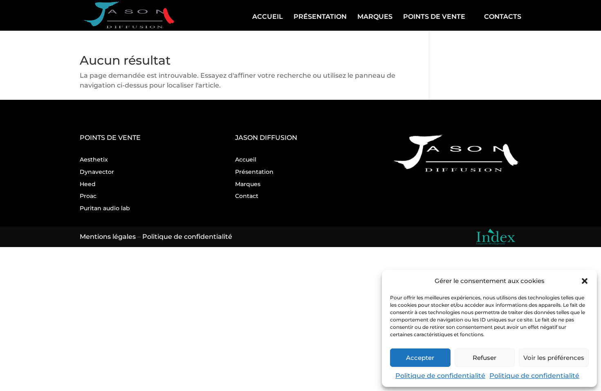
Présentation (320, 16)
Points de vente (434, 16)
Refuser (484, 358)
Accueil (267, 16)
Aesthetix (94, 159)
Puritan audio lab (105, 208)
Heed (88, 184)
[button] (585, 281)
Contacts (502, 16)
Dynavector (97, 171)
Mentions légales (108, 236)
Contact (246, 196)
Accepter (420, 358)
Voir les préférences (553, 358)
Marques (374, 16)
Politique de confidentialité (440, 376)
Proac (88, 196)
